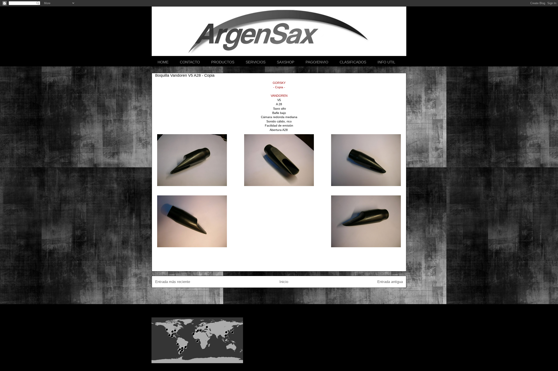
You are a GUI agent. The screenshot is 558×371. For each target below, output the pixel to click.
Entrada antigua (390, 282)
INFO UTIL (386, 62)
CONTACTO (190, 62)
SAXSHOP (285, 62)
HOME (163, 62)
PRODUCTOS (222, 62)
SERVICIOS (255, 62)
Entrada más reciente (172, 282)
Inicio (283, 282)
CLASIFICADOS (353, 62)
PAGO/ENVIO (317, 62)
